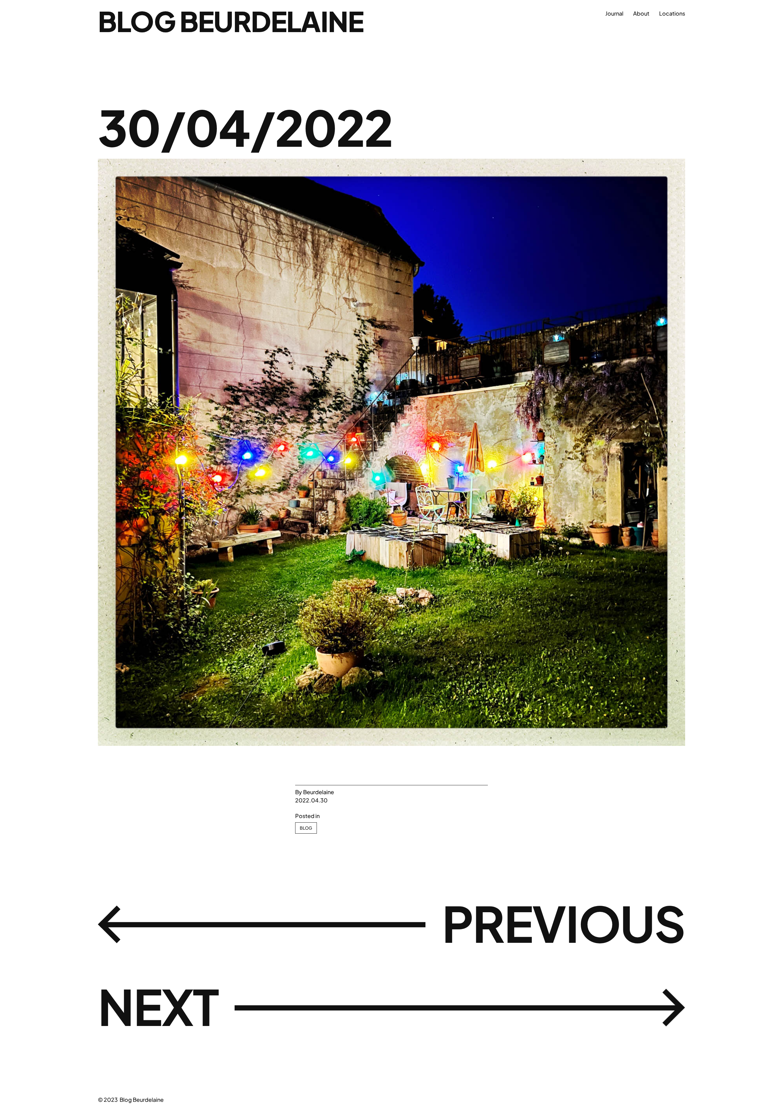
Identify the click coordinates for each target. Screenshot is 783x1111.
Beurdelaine (318, 791)
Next (158, 1006)
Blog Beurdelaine (230, 21)
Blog (306, 828)
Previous (563, 923)
